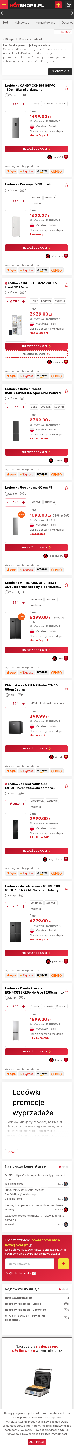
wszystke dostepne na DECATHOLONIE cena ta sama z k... (34, 1217)
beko (34, 406)
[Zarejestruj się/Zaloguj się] (68, 4)
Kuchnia (24, 39)
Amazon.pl (37, 234)
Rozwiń (11, 1152)
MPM (34, 703)
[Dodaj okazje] (58, 4)
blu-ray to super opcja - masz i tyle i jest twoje (34, 1205)
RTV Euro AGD (39, 438)
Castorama (37, 533)
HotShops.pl (9, 39)
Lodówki (48, 103)
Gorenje (36, 203)
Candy (35, 103)
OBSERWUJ (62, 71)
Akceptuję (37, 1441)
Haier (34, 300)
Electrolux (37, 800)
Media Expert (39, 135)
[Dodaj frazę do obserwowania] (63, 1263)
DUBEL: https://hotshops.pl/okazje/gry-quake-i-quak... (35, 1177)
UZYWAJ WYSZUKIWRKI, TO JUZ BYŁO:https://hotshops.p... (24, 1192)
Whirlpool (36, 599)
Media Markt (38, 735)
